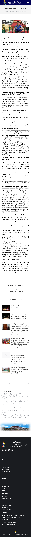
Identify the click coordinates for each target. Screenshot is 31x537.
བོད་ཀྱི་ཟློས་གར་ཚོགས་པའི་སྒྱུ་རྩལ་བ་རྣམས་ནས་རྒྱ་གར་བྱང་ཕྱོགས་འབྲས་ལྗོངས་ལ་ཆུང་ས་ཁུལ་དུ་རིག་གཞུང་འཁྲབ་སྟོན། (20, 369)
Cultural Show (5, 507)
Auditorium (5, 496)
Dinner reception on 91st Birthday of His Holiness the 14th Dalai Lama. (15, 411)
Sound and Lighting (7, 509)
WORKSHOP (15, 305)
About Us (4, 465)
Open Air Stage (6, 503)
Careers (3, 490)
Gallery (3, 481)
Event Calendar (6, 486)
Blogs (3, 488)
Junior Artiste (6, 23)
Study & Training (6, 467)
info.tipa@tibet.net (10, 522)
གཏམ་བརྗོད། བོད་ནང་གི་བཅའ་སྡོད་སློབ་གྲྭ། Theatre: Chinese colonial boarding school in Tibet (19, 316)
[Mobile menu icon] (27, 2)
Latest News (5, 484)
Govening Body (6, 473)
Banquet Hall (5, 501)
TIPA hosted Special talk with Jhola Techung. (14, 407)
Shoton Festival (6, 471)
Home (3, 463)
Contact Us (4, 476)
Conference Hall (6, 498)
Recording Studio (6, 505)
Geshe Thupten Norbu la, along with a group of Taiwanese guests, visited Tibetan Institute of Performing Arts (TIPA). (19, 357)
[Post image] (6, 308)
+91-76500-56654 (11, 525)
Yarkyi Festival (5, 469)
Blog (4, 21)
